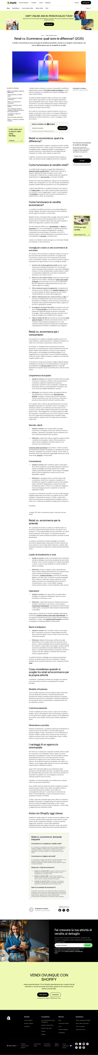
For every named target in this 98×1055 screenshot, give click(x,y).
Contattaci (55, 994)
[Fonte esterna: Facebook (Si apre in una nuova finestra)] (59, 910)
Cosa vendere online (27, 8)
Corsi (59, 1026)
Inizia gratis (86, 2)
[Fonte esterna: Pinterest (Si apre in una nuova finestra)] (84, 1047)
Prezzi (41, 2)
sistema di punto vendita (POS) (39, 171)
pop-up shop (45, 177)
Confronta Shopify (63, 1023)
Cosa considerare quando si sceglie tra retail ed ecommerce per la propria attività (16, 110)
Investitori (27, 1026)
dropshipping (54, 226)
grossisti (43, 236)
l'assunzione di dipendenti (40, 606)
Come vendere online (51, 35)
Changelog (61, 1032)
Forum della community (82, 1023)
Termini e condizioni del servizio (24, 1045)
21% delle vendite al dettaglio (53, 90)
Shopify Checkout (59, 290)
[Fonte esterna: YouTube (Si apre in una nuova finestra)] (84, 1044)
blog (42, 35)
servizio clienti (46, 366)
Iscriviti (82, 160)
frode (30, 663)
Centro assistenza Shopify (83, 1020)
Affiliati (43, 1034)
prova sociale (42, 309)
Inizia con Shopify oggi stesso (15, 117)
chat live (39, 455)
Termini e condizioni (69, 951)
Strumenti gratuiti (63, 1029)
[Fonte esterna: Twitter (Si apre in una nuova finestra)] (63, 910)
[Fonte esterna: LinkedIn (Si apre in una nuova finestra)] (67, 910)
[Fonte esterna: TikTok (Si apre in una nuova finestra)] (76, 1047)
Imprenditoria (15, 8)
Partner (43, 1031)
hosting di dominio (46, 575)
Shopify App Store (46, 1028)
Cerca (87, 8)
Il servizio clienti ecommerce (38, 448)
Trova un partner (80, 1026)
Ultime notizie (39, 8)
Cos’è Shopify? (28, 1020)
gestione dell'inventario (53, 619)
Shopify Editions (28, 1023)
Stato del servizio (80, 1029)
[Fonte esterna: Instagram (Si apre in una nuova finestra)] (87, 1044)
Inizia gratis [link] (62, 128)
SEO (64, 297)
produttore (34, 194)
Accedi (76, 2)
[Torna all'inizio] (8, 1018)
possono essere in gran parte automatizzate (51, 615)
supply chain (36, 190)
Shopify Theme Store (47, 1025)
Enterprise (47, 2)
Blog (8, 8)
